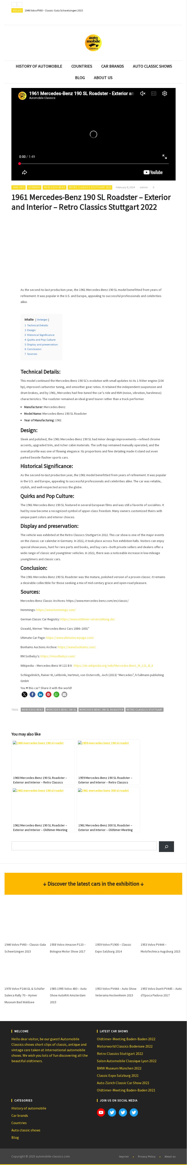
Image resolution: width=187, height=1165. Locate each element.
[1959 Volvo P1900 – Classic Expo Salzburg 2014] (116, 926)
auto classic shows (152, 66)
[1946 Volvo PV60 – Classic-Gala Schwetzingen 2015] (25, 926)
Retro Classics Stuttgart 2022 (90, 187)
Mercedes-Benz (54, 187)
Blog (15, 1137)
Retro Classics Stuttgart (145, 709)
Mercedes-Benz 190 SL (61, 709)
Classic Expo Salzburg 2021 (118, 1075)
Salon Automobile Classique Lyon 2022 (126, 1061)
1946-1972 (19, 187)
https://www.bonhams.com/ (77, 647)
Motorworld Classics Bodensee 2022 (125, 1046)
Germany (34, 187)
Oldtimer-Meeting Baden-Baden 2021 (126, 1090)
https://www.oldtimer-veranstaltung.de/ (87, 619)
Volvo (17, 10)
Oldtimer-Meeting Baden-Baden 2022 (126, 1039)
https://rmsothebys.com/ (58, 656)
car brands (112, 66)
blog (80, 77)
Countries (19, 1122)
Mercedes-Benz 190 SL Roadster (101, 709)
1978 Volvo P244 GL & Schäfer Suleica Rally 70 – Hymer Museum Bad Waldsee (25, 995)
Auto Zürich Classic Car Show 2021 (123, 1082)
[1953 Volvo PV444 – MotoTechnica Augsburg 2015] (161, 926)
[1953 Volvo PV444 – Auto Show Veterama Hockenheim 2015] (116, 970)
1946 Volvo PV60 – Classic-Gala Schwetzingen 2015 (54, 10)
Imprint (124, 1156)
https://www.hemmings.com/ (56, 610)
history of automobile (39, 66)
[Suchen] (166, 846)
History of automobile (28, 1108)
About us (170, 1156)
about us (103, 77)
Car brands (19, 1115)
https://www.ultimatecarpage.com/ (70, 638)
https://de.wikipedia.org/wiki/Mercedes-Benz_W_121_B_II (113, 665)
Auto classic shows (25, 1130)
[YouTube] (161, 20)
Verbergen (42, 319)
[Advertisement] (93, 249)
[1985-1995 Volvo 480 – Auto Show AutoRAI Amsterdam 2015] (70, 970)
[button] (24, 694)
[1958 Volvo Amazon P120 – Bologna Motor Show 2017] (70, 926)
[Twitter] (171, 20)
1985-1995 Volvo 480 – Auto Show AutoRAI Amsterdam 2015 (68, 995)
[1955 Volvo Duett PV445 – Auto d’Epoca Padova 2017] (161, 970)
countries (81, 66)
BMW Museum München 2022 (119, 1068)
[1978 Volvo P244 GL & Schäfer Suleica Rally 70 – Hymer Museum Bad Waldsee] (25, 970)
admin (144, 187)
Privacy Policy (147, 1156)
